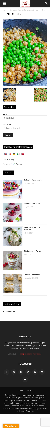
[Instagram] (13, 372)
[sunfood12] (25, 85)
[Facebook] (6, 372)
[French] (10, 154)
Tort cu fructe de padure (33, 180)
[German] (14, 154)
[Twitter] (35, 372)
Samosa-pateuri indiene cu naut (22, 10)
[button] (4, 3)
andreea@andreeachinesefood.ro (29, 354)
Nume (5, 114)
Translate (19, 164)
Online (9, 311)
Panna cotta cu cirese (32, 204)
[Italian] (18, 154)
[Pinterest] (28, 372)
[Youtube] (25, 379)
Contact (29, 390)
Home (5, 10)
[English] (5, 154)
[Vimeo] (42, 372)
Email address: (7, 124)
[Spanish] (22, 154)
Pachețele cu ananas (32, 275)
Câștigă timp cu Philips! (32, 251)
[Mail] (20, 372)
